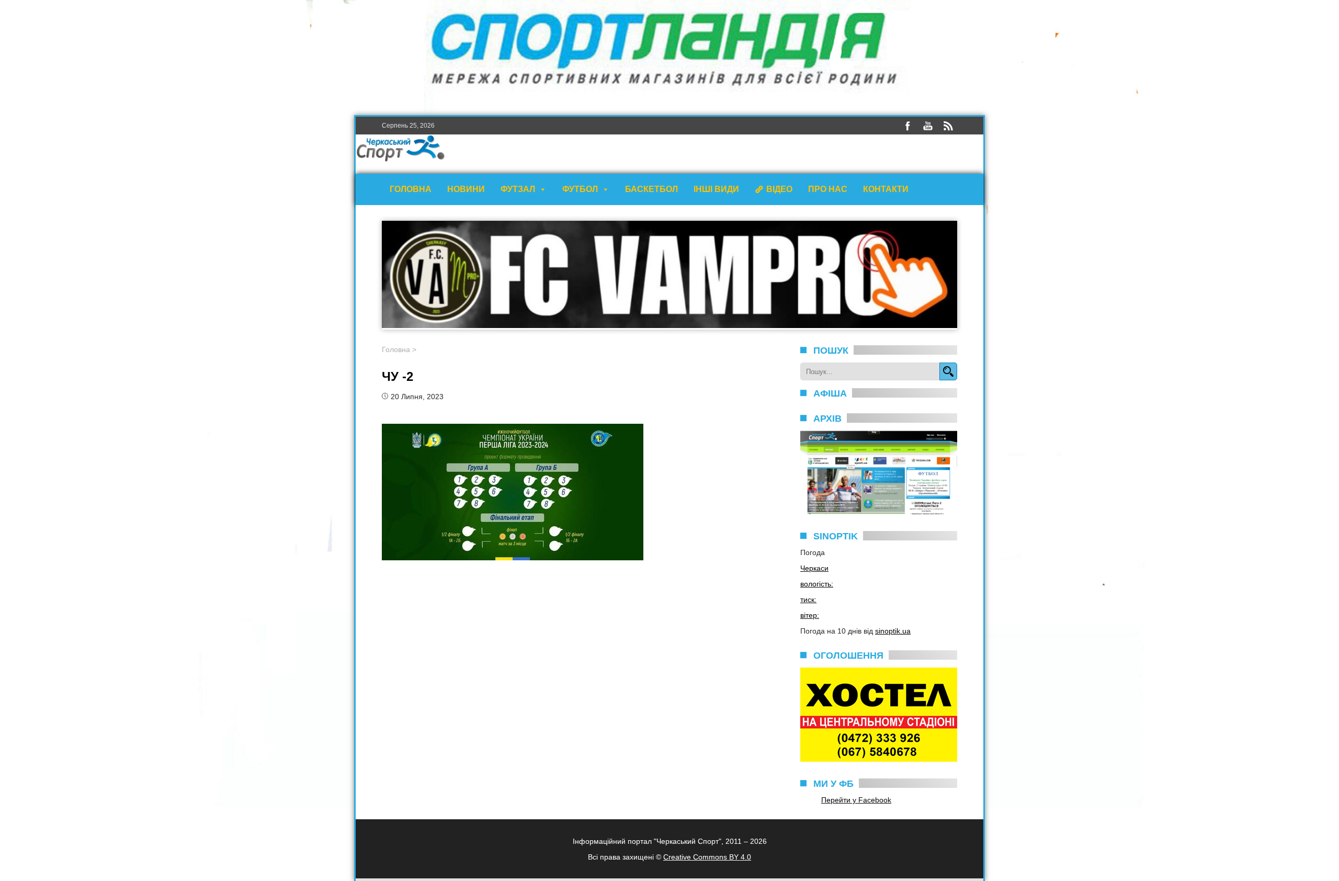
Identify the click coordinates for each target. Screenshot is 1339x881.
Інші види (716, 189)
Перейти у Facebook (856, 800)
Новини (466, 189)
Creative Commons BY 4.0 (707, 857)
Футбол (580, 189)
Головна (411, 189)
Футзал (518, 189)
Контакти (886, 189)
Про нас (827, 189)
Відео (779, 189)
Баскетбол (651, 189)
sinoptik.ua (893, 631)
